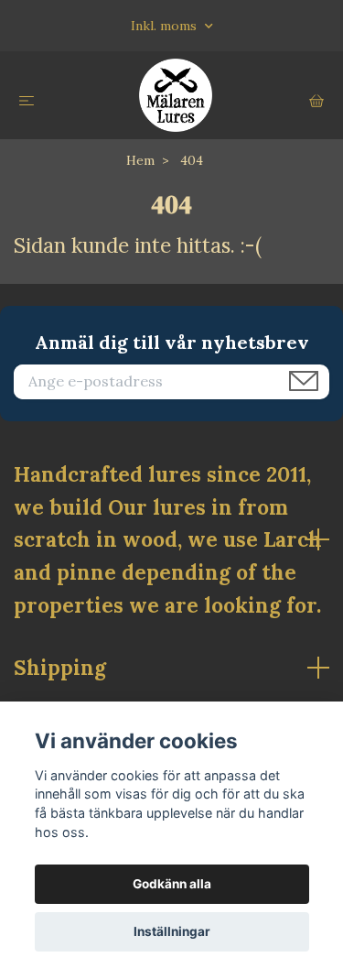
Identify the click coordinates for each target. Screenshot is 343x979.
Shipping (60, 667)
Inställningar (172, 931)
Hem (140, 160)
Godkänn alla (172, 883)
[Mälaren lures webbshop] (175, 95)
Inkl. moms (165, 25)
